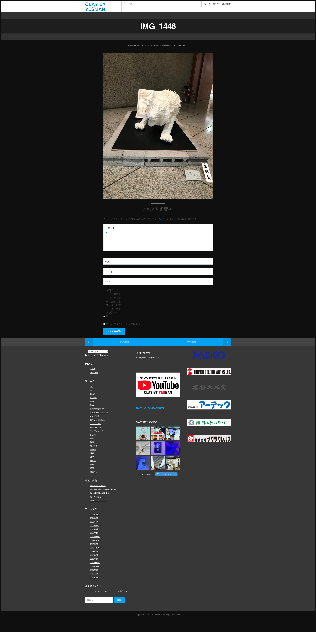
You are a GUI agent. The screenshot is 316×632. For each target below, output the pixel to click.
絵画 (92, 464)
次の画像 (191, 342)
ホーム (207, 4)
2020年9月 (94, 522)
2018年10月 (95, 547)
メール (110, 272)
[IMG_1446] (158, 198)
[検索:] (138, 3)
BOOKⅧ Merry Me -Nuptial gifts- (104, 489)
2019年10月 (95, 540)
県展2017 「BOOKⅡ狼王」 (175, 45)
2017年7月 (94, 577)
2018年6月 (94, 555)
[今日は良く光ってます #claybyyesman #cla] (143, 463)
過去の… (93, 472)
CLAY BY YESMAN (155, 614)
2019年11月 (95, 536)
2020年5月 (94, 525)
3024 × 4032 (151, 45)
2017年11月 (95, 566)
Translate (104, 355)
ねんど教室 (94, 416)
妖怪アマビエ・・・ (98, 500)
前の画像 (125, 342)
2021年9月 (94, 518)
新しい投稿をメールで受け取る (123, 323)
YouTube (226, 4)
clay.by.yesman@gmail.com (147, 357)
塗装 (92, 438)
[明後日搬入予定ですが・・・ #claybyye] (158, 463)
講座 (92, 468)
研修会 (93, 460)
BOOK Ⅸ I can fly (98, 485)
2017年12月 (95, 562)
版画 (92, 453)
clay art (93, 397)
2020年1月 (94, 533)
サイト (109, 282)
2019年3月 (94, 544)
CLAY (92, 394)
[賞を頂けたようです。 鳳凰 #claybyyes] (143, 448)
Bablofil (120, 591)
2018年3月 (94, 559)
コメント (110, 230)
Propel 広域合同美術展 (99, 493)
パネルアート (95, 427)
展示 (92, 442)
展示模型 (94, 446)
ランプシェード (96, 431)
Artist (216, 4)
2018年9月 (94, 551)
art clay (93, 390)
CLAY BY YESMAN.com (150, 408)
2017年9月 (94, 570)
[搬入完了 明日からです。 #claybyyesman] (173, 463)
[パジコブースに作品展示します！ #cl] (143, 433)
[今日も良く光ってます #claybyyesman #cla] (158, 448)
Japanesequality (97, 408)
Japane (93, 405)
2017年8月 (94, 573)
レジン (93, 434)
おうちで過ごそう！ (98, 496)
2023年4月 (94, 514)
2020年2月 (94, 529)
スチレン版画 (95, 423)
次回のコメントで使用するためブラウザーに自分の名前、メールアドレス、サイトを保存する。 (113, 303)
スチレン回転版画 (97, 420)
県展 (92, 457)
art (91, 386)
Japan (92, 401)
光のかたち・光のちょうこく (102, 591)
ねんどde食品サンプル (99, 412)
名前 (109, 262)
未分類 (93, 449)
